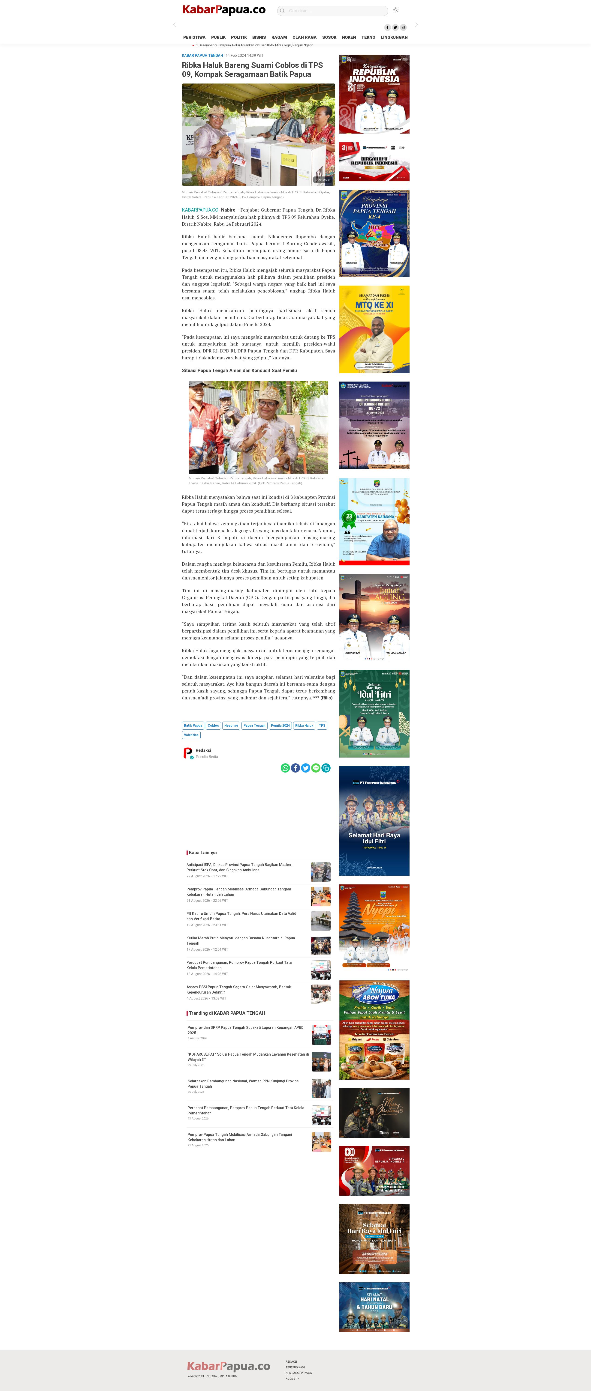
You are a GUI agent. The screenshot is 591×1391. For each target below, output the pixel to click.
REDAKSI (291, 1362)
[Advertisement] (439, 116)
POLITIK (239, 37)
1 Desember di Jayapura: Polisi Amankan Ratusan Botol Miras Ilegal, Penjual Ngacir (254, 45)
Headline (231, 725)
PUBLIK (218, 37)
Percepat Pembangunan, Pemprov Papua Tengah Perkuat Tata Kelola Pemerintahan (246, 1110)
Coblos (213, 725)
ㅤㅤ (326, 1362)
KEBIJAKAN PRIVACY (299, 1373)
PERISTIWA (194, 37)
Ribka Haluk (304, 725)
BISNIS (259, 37)
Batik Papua (193, 725)
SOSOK (329, 37)
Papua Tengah (254, 725)
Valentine (191, 735)
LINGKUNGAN (394, 37)
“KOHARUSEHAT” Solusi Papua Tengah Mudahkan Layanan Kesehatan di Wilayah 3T (248, 1057)
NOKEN (349, 37)
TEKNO (368, 37)
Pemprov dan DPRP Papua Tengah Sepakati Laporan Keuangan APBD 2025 (246, 1030)
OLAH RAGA (304, 37)
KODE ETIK (292, 1379)
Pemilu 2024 (280, 725)
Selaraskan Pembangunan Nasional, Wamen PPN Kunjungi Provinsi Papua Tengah (243, 1083)
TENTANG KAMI (295, 1367)
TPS (322, 725)
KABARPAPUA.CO (200, 210)
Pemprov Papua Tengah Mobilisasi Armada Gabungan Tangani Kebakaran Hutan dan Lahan (240, 1137)
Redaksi (203, 750)
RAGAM (279, 37)
